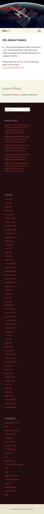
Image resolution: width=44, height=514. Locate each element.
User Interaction (11, 491)
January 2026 (9, 222)
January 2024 (9, 313)
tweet (4, 50)
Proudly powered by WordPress (22, 509)
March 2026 (9, 214)
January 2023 (9, 358)
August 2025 (9, 241)
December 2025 (10, 226)
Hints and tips (10, 442)
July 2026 (8, 199)
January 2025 (9, 267)
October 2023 (10, 324)
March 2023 (9, 350)
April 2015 (8, 369)
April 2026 (8, 211)
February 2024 (10, 309)
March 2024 (9, 305)
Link (6, 457)
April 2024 (8, 301)
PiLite (7, 468)
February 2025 (10, 263)
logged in (17, 94)
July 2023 (8, 335)
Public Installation (11, 476)
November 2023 (10, 320)
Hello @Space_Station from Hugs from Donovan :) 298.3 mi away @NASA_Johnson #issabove (17, 148)
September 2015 (11, 362)
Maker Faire (9, 461)
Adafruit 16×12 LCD (11, 423)
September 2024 (11, 282)
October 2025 (10, 233)
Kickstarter (9, 453)
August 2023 (9, 332)
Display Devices (10, 434)
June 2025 (8, 248)
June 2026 (8, 203)
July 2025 (8, 245)
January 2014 (9, 403)
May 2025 (8, 252)
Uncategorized (10, 487)
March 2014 (9, 396)
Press (7, 472)
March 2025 (9, 260)
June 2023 (8, 339)
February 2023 (10, 354)
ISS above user (10, 445)
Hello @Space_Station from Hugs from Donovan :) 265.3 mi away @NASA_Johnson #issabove (17, 157)
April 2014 (8, 392)
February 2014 (10, 400)
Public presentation (12, 479)
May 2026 (8, 207)
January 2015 (9, 377)
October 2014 (10, 381)
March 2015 (9, 373)
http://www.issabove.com (13, 67)
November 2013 (10, 407)
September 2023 (11, 328)
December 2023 (10, 316)
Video (7, 495)
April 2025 (8, 256)
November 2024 (10, 275)
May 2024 (8, 298)
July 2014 (8, 384)
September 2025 (11, 237)
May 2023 (8, 343)
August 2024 (9, 286)
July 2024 (8, 290)
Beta (6, 426)
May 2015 (8, 366)
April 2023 (8, 347)
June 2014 (8, 388)
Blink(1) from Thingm (12, 430)
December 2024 (10, 271)
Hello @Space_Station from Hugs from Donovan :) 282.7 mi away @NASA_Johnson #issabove (17, 139)
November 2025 (10, 229)
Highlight (8, 438)
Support (8, 483)
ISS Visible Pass (10, 449)
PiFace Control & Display (14, 464)
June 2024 (8, 294)
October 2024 (10, 279)
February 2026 (10, 218)
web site (23, 61)
